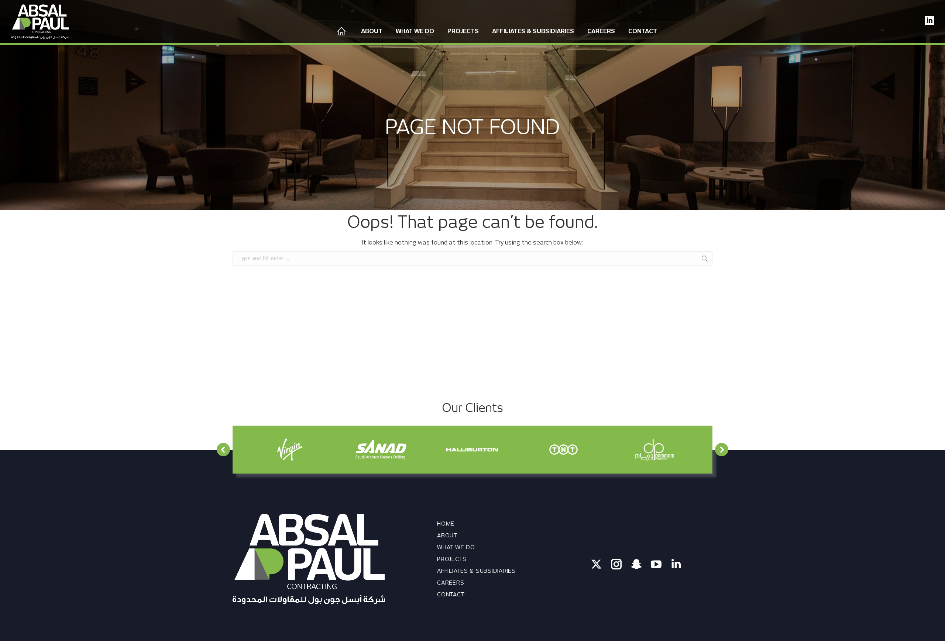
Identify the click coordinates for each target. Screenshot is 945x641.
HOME (445, 523)
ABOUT (447, 535)
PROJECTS (452, 559)
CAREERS (450, 582)
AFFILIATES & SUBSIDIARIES (476, 571)
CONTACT (450, 594)
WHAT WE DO (456, 547)
